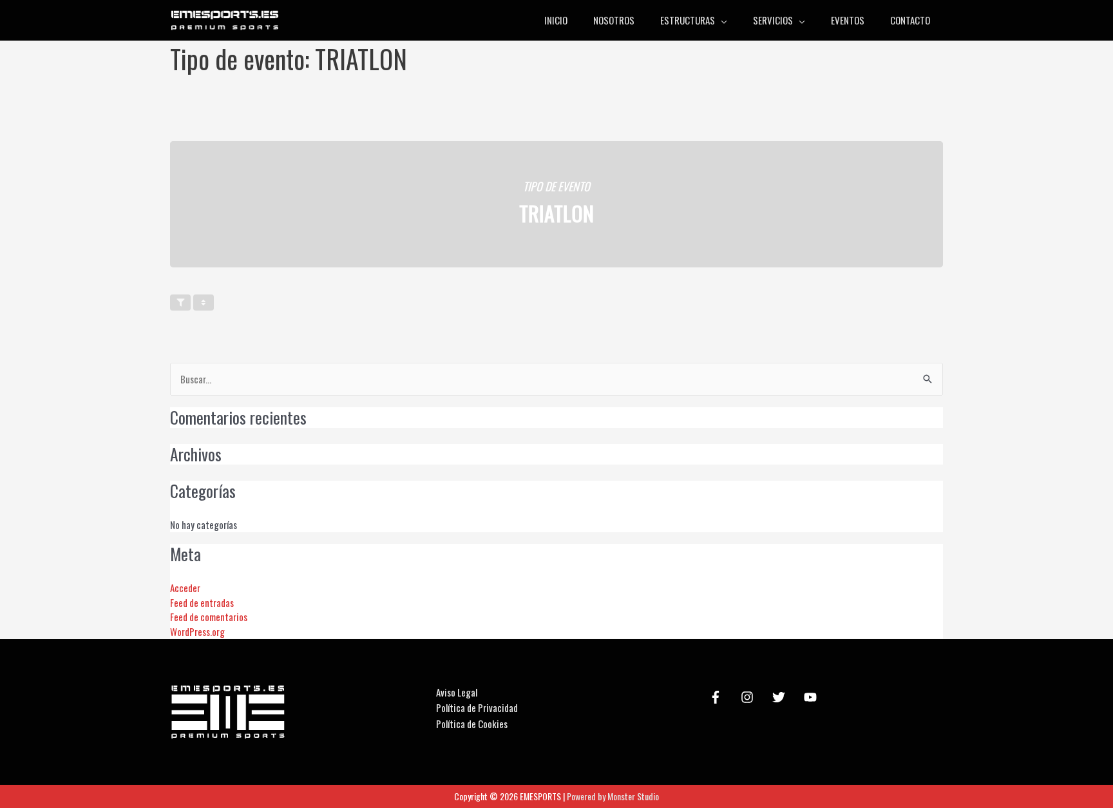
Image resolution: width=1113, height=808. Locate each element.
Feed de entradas (202, 602)
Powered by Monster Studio (613, 796)
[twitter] (780, 697)
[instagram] (749, 697)
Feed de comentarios (208, 617)
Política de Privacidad (477, 707)
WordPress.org (197, 631)
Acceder (185, 588)
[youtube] (812, 697)
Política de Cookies (472, 724)
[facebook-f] (717, 697)
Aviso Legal (456, 692)
